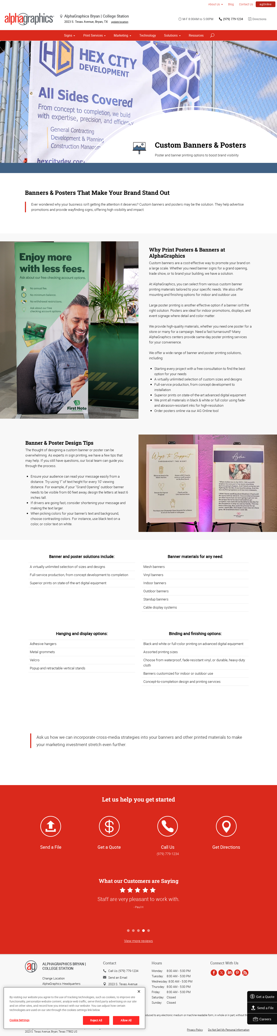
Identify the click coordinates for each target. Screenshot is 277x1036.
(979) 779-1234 (233, 19)
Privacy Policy (195, 1030)
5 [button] (148, 930)
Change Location (53, 978)
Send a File (265, 1007)
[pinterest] (237, 972)
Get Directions (226, 847)
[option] (138, 906)
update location (119, 21)
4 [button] (143, 930)
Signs (68, 35)
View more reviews (138, 940)
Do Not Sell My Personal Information (228, 1030)
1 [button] (128, 930)
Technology (147, 35)
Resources (196, 35)
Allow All (126, 1020)
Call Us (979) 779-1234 (123, 971)
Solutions (171, 35)
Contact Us (246, 4)
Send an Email (117, 977)
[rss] (245, 972)
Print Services (93, 35)
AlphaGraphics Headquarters (61, 984)
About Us (214, 4)
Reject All (96, 1020)
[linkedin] (229, 972)
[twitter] (221, 972)
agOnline (265, 4)
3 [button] (138, 930)
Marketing (121, 35)
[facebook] (213, 972)
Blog (231, 4)
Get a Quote (265, 996)
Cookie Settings (19, 1020)
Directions (259, 19)
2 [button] (133, 930)
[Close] (138, 991)
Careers (265, 1019)
